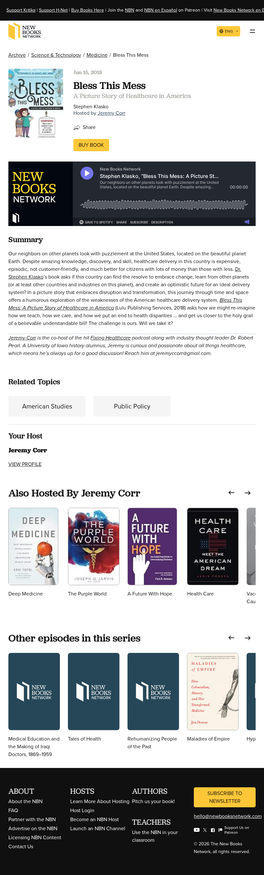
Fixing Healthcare (110, 337)
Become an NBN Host (94, 819)
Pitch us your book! (153, 801)
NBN (129, 10)
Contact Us (20, 846)
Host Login (82, 810)
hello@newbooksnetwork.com (228, 816)
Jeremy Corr (111, 113)
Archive (17, 55)
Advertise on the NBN (32, 828)
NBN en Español (160, 10)
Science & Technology (56, 55)
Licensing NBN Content (34, 837)
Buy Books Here (87, 10)
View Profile (25, 464)
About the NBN (25, 801)
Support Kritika (20, 10)
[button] (231, 492)
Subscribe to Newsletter (224, 797)
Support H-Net (53, 10)
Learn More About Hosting (99, 801)
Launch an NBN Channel (97, 828)
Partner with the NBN (32, 819)
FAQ (13, 810)
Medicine (97, 55)
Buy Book (91, 145)
